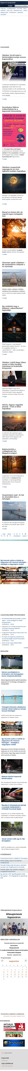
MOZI (24, 8)
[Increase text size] (12, 6)
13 (15, 972)
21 (18, 974)
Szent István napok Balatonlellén (12, 643)
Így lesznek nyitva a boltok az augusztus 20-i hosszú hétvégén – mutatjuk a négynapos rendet (14, 544)
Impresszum (5, 1060)
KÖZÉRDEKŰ (12, 12)
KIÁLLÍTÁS (9, 10)
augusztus (14, 961)
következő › (17, 536)
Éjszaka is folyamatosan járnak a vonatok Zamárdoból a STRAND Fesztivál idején (14, 807)
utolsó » (24, 536)
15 (4, 536)
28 (18, 976)
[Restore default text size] (10, 6)
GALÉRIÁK (3, 14)
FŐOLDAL (3, 8)
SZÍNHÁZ (3, 10)
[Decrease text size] (8, 6)
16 (7, 536)
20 (15, 974)
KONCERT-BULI (18, 10)
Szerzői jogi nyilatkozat (7, 1066)
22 (22, 974)
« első (3, 534)
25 (7, 976)
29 (22, 976)
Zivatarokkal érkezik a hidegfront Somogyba (13, 858)
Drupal (3, 1053)
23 (26, 974)
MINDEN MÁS (4, 12)
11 (19, 534)
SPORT (25, 10)
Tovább (4, 99)
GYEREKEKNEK (11, 8)
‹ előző (9, 534)
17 (10, 536)
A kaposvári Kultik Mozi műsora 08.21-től (14, 632)
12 (22, 534)
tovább (26, 647)
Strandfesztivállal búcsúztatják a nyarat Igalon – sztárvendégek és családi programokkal (14, 620)
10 (17, 534)
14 (1, 536)
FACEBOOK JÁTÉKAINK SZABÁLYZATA (14, 1016)
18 (7, 974)
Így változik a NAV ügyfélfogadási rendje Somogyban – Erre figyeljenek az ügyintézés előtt (13, 876)
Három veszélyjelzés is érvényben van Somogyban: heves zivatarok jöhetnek (13, 674)
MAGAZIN (20, 12)
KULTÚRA (19, 8)
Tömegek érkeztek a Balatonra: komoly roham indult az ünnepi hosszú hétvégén (14, 709)
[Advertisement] (14, 30)
